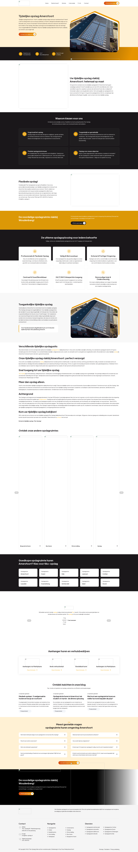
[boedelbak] (81, 662)
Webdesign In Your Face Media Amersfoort (63, 849)
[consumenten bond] (105, 662)
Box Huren (49, 546)
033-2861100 (25, 840)
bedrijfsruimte (42, 399)
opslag (116, 352)
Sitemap (101, 849)
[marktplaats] (32, 662)
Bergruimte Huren (25, 546)
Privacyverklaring (114, 849)
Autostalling (52, 834)
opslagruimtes (55, 350)
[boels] (56, 662)
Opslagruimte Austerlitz (92, 829)
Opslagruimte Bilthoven (92, 831)
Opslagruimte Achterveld (93, 827)
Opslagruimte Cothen (110, 827)
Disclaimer (107, 849)
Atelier (50, 830)
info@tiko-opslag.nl (27, 835)
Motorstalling (76, 546)
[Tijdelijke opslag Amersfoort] (94, 12)
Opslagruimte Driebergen (111, 831)
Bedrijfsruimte (52, 832)
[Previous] (16, 492)
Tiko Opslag (22, 373)
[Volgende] (121, 492)
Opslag (99, 546)
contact (59, 417)
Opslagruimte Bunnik (91, 833)
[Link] (28, 573)
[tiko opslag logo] (24, 3)
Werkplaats (52, 836)
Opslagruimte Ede (109, 833)
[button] (60, 3)
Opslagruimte (65, 571)
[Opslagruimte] (74, 573)
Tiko (73, 612)
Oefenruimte (70, 828)
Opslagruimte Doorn (110, 829)
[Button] (40, 546)
